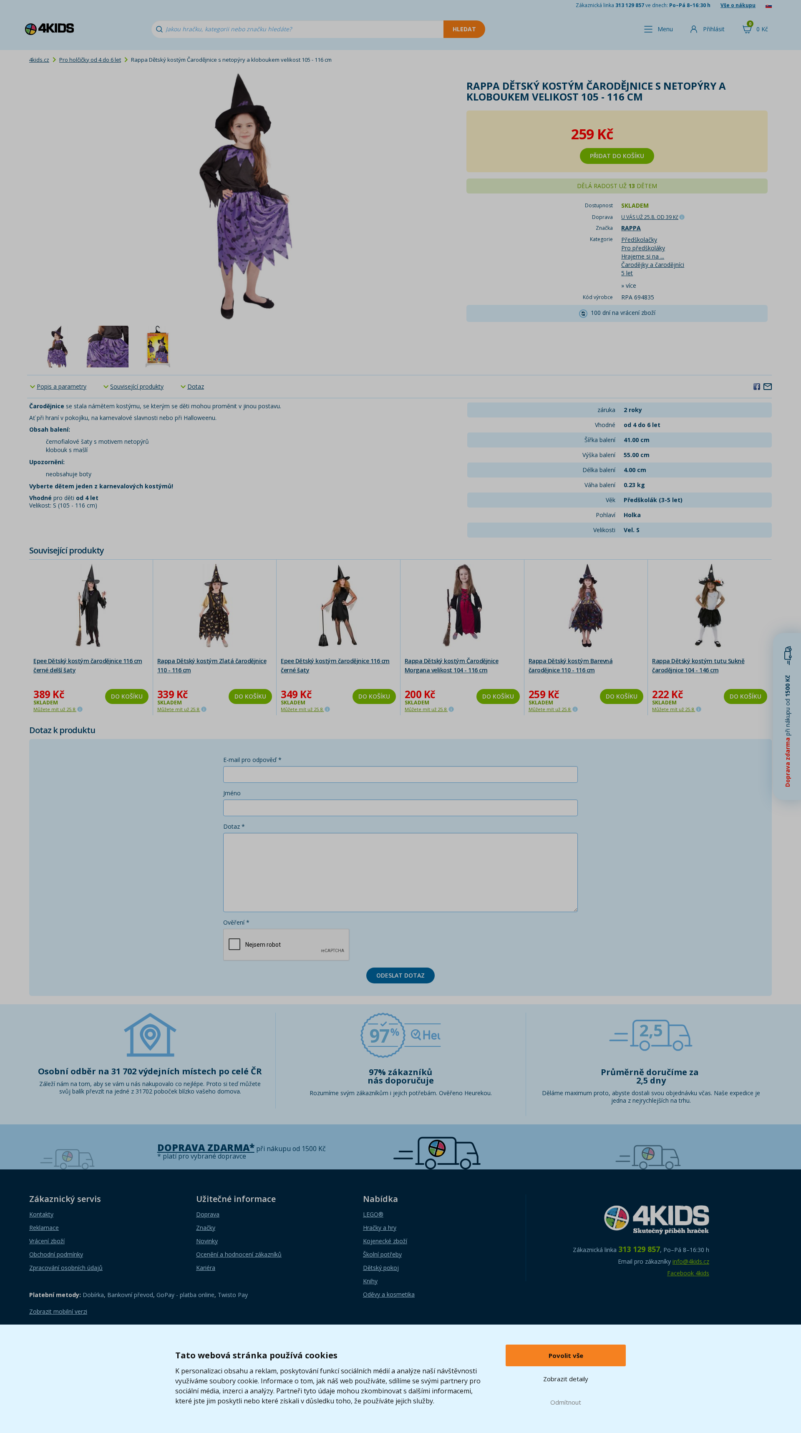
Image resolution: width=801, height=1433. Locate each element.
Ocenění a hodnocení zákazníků (239, 1254)
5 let (627, 273)
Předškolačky (639, 240)
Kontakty (41, 1214)
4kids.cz (39, 59)
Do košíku (127, 696)
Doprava (207, 1214)
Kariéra (205, 1268)
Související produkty (137, 386)
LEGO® (373, 1214)
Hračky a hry (379, 1228)
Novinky (207, 1241)
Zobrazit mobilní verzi (58, 1311)
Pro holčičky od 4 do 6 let (90, 59)
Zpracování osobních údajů (66, 1268)
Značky (205, 1228)
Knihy (370, 1281)
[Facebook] (756, 386)
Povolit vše (566, 1355)
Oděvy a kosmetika (389, 1294)
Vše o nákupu (738, 5)
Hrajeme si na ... (642, 256)
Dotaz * (234, 826)
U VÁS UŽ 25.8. (649, 217)
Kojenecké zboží (385, 1241)
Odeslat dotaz (400, 975)
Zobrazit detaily (565, 1379)
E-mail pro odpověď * (252, 760)
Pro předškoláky (643, 248)
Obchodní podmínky (56, 1254)
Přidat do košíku (617, 156)
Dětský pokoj (381, 1268)
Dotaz (195, 386)
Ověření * (236, 922)
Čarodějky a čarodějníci (652, 265)
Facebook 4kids (688, 1273)
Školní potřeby (382, 1254)
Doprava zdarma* (205, 1147)
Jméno (232, 793)
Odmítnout (565, 1402)
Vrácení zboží (47, 1241)
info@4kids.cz (691, 1261)
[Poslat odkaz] (767, 386)
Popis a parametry (61, 386)
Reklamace (44, 1228)
